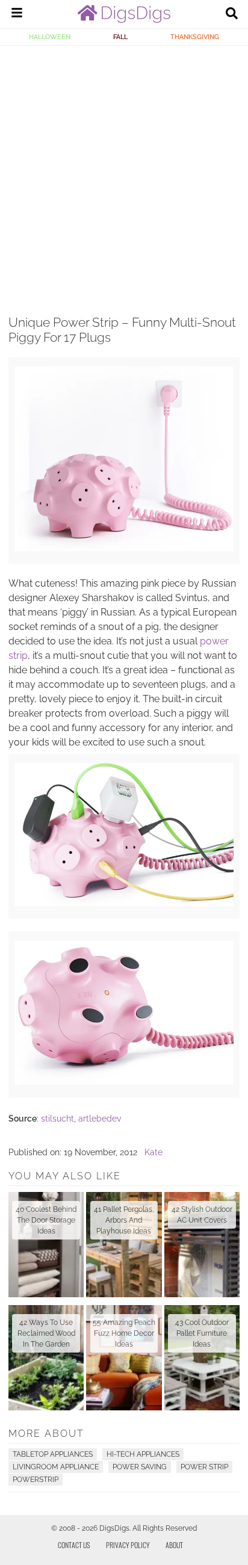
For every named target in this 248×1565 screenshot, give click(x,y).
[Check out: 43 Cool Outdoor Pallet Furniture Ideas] (202, 1357)
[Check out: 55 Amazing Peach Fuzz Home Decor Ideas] (123, 1357)
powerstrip (35, 1479)
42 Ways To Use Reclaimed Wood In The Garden (46, 1333)
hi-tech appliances (143, 1454)
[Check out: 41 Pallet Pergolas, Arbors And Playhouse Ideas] (123, 1244)
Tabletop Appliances (53, 1454)
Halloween (49, 36)
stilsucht (57, 1118)
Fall (120, 36)
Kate (153, 1152)
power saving (140, 1467)
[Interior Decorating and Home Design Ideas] (124, 20)
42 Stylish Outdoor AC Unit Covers (202, 1214)
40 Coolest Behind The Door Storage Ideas (46, 1220)
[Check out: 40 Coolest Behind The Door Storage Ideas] (46, 1244)
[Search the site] (232, 14)
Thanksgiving (194, 36)
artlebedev (99, 1118)
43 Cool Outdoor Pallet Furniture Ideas (202, 1333)
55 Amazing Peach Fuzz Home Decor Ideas (124, 1333)
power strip (204, 1467)
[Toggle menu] (17, 14)
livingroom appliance (56, 1467)
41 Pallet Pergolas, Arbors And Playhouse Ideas (124, 1220)
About (174, 1545)
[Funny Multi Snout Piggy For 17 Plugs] (124, 548)
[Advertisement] (124, 176)
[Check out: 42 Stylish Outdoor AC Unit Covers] (202, 1244)
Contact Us (74, 1545)
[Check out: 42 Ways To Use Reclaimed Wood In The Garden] (46, 1357)
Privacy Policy (128, 1545)
